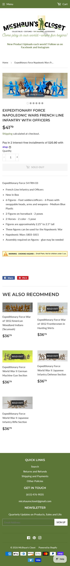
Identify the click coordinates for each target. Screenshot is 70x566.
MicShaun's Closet (26, 547)
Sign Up (60, 522)
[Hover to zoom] (35, 85)
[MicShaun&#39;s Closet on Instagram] (40, 538)
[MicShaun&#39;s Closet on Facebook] (28, 538)
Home (5, 62)
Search (35, 466)
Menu (10, 4)
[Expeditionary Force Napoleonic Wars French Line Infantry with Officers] (28, 103)
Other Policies (35, 481)
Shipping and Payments (35, 476)
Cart (65, 4)
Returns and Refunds (35, 471)
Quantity (6, 150)
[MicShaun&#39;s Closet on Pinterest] (34, 538)
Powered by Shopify (48, 547)
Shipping (7, 133)
